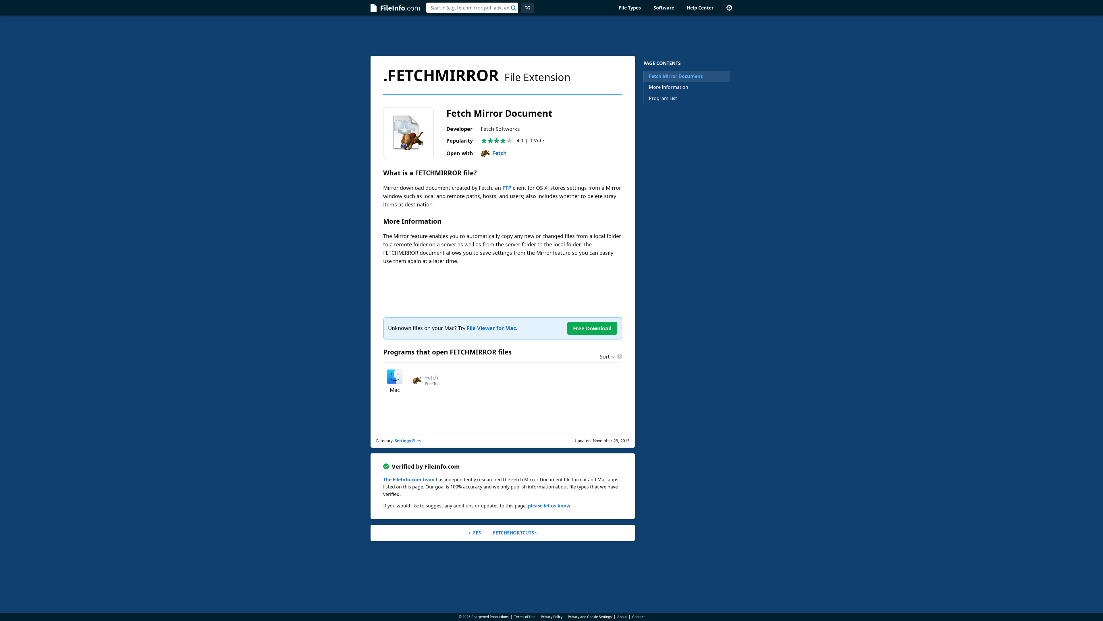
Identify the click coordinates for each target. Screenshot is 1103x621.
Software (663, 8)
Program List (663, 98)
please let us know (549, 506)
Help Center (700, 8)
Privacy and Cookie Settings (590, 616)
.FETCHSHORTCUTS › (514, 533)
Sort (605, 357)
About (622, 616)
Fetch (499, 153)
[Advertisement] (551, 35)
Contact (638, 616)
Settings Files (408, 440)
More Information (668, 87)
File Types (630, 8)
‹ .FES (475, 533)
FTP (506, 187)
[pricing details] (619, 356)
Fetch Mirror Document (676, 76)
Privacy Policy (551, 616)
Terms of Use (524, 616)
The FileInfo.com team (409, 479)
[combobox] (472, 8)
